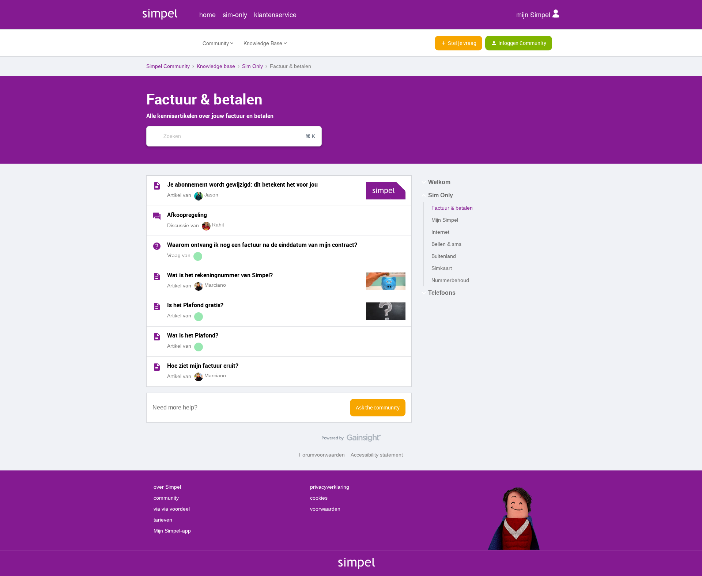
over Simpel (167, 487)
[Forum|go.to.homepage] (170, 43)
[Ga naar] (153, 136)
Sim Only (252, 66)
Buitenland (443, 256)
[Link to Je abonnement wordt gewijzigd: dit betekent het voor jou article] (156, 186)
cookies (319, 498)
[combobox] (234, 136)
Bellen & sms (446, 244)
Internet (440, 232)
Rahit (218, 225)
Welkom (439, 182)
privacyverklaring (329, 487)
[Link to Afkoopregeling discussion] (156, 216)
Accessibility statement (377, 455)
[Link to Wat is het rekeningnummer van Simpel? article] (156, 276)
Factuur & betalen (452, 208)
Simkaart (441, 268)
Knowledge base (216, 66)
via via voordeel (172, 509)
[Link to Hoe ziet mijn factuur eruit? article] (156, 367)
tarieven (163, 520)
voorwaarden (325, 509)
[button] (458, 43)
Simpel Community (168, 66)
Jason (211, 195)
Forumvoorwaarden (322, 455)
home (207, 14)
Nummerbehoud (450, 280)
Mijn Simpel (444, 220)
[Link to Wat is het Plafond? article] (156, 336)
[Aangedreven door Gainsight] (351, 439)
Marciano (215, 285)
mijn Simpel (534, 14)
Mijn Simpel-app (172, 531)
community (166, 498)
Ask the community (378, 407)
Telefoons (442, 293)
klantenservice (275, 14)
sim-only (235, 14)
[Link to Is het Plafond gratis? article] (156, 306)
